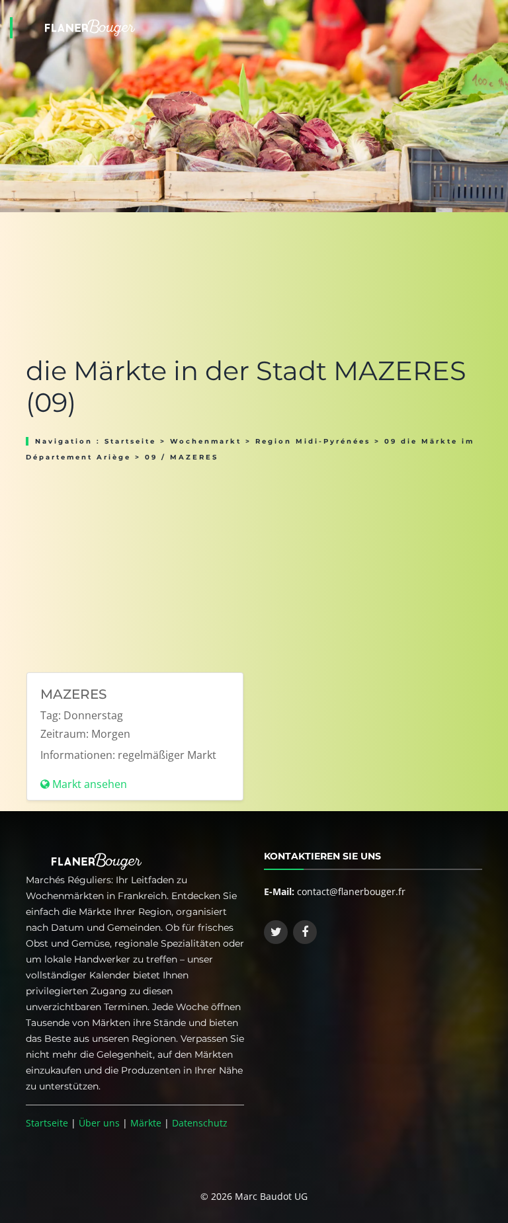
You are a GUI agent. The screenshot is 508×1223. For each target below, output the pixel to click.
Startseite (130, 441)
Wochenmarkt (205, 441)
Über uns (99, 1123)
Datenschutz (200, 1123)
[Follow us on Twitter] (276, 932)
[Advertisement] (254, 562)
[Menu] (494, 10)
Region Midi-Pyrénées (312, 441)
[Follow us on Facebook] (305, 932)
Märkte (145, 1123)
